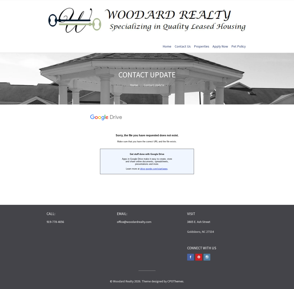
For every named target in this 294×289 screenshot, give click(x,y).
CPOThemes (175, 281)
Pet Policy (238, 46)
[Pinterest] (198, 257)
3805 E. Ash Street (198, 222)
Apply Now (220, 46)
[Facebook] (190, 257)
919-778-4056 (55, 222)
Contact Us (183, 46)
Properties (201, 46)
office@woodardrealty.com (134, 222)
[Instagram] (206, 257)
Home (167, 46)
